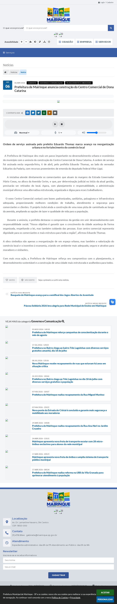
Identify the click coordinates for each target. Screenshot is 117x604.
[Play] (55, 124)
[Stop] (62, 124)
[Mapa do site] (44, 42)
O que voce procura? (13, 28)
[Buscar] (111, 28)
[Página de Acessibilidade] (49, 42)
